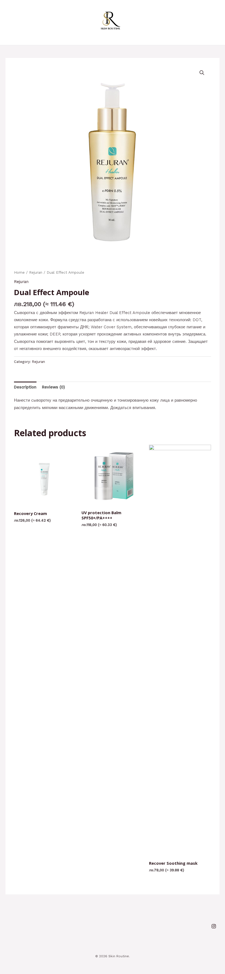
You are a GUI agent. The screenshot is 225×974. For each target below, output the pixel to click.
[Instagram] (213, 926)
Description (25, 387)
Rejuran (35, 272)
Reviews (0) (53, 387)
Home (19, 272)
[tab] (25, 387)
